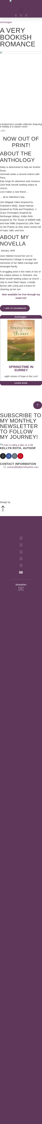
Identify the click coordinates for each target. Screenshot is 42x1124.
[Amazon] (26, 15)
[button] (21, 10)
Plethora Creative (20, 502)
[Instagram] (21, 15)
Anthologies (6, 22)
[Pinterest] (20, 456)
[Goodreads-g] (21, 565)
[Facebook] (15, 15)
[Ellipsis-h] (31, 15)
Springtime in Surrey (21, 368)
